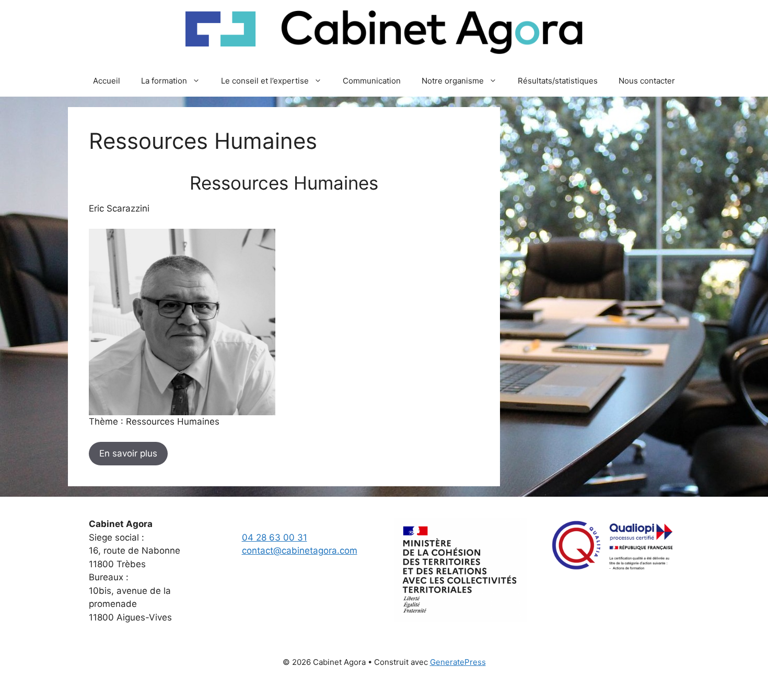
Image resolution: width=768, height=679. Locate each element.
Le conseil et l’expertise (265, 81)
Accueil (106, 81)
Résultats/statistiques (558, 81)
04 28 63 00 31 (274, 537)
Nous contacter (647, 81)
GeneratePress (458, 662)
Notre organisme (453, 81)
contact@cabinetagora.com (299, 550)
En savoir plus (128, 453)
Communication (372, 81)
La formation (164, 81)
